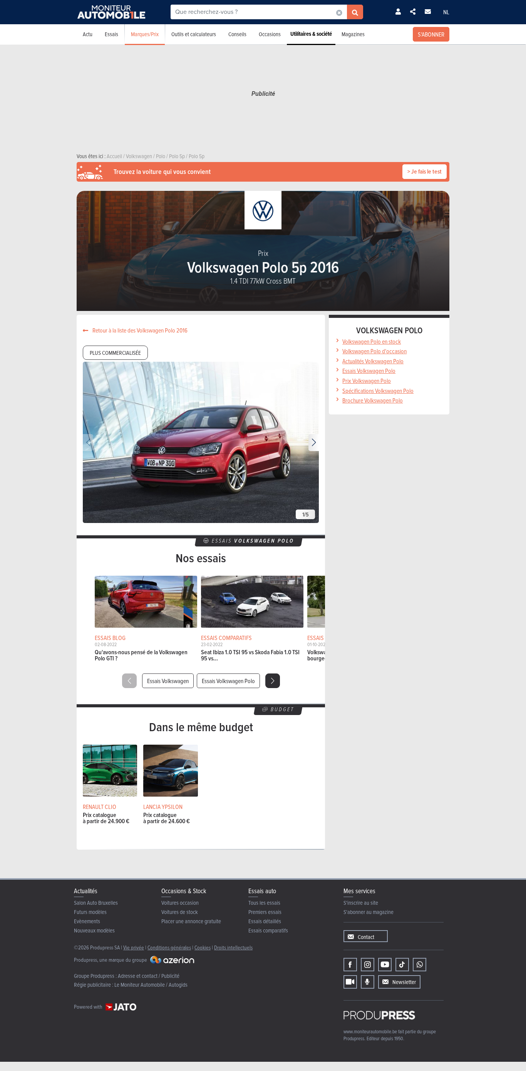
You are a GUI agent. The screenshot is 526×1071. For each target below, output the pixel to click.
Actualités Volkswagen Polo (373, 361)
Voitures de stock (179, 912)
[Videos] (350, 982)
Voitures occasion (180, 903)
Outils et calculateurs (193, 34)
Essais (111, 34)
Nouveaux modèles (94, 930)
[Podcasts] (367, 982)
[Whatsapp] (419, 964)
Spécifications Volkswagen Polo (378, 390)
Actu (87, 34)
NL (446, 12)
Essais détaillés (264, 921)
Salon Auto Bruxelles (96, 903)
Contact (366, 937)
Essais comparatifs (268, 930)
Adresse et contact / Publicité (148, 976)
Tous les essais (264, 903)
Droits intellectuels (233, 947)
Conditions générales (169, 947)
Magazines (353, 34)
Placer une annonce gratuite (191, 921)
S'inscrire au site (360, 903)
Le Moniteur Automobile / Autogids (151, 985)
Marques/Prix (145, 34)
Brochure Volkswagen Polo (372, 400)
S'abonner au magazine (368, 912)
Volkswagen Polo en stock (371, 341)
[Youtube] (385, 964)
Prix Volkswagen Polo (366, 380)
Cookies (202, 947)
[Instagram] (367, 964)
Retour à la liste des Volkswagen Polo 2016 (139, 330)
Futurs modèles (90, 912)
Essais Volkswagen (168, 681)
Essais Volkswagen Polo (228, 681)
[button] (313, 442)
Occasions (270, 34)
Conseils (237, 34)
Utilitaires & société (311, 34)
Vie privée (133, 947)
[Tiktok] (402, 964)
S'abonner (431, 34)
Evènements (87, 921)
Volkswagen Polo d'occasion (374, 351)
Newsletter (404, 982)
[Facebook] (350, 964)
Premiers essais (264, 912)
